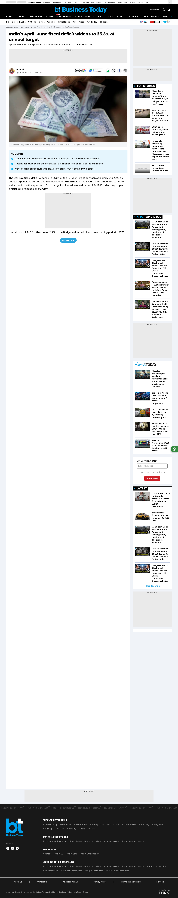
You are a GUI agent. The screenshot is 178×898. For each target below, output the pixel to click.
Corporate (114, 824)
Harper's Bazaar (110, 2)
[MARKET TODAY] (145, 365)
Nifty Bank (72, 854)
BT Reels (104, 22)
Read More (67, 240)
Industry (133, 16)
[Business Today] (81, 10)
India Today (57, 2)
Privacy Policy (100, 882)
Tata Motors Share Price (55, 841)
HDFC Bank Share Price (108, 841)
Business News (11, 27)
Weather (51, 22)
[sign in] (169, 9)
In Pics (42, 22)
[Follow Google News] (95, 71)
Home (9, 16)
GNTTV (148, 2)
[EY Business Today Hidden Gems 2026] (166, 22)
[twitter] (17, 848)
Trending (145, 824)
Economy (66, 824)
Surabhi (20, 69)
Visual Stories (130, 824)
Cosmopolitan (96, 2)
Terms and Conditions (131, 882)
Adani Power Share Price (82, 841)
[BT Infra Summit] (143, 22)
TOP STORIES (146, 86)
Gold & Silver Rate (84, 16)
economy (28, 27)
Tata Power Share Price (118, 870)
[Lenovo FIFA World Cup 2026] (154, 22)
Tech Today (81, 824)
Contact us (42, 882)
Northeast (67, 2)
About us (18, 882)
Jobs (92, 828)
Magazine (35, 16)
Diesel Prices (78, 22)
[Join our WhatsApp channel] (174, 451)
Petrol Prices (64, 22)
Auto (83, 828)
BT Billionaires (63, 16)
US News (32, 22)
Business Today (34, 2)
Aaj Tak (140, 2)
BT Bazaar (47, 2)
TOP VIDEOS (152, 217)
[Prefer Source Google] (80, 71)
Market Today (51, 824)
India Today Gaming (81, 2)
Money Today (150, 16)
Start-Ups (49, 828)
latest (21, 27)
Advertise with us (70, 882)
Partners (160, 882)
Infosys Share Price (157, 866)
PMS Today (92, 22)
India (100, 16)
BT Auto (121, 16)
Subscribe (154, 9)
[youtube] (12, 848)
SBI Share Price (51, 870)
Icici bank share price (72, 870)
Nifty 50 (59, 854)
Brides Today (122, 2)
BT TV (48, 16)
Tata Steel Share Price (134, 841)
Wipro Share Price (95, 870)
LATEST (142, 488)
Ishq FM (133, 2)
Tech (109, 16)
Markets (20, 16)
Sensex (48, 854)
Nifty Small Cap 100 (91, 854)
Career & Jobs (19, 22)
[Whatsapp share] (108, 70)
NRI (7, 22)
